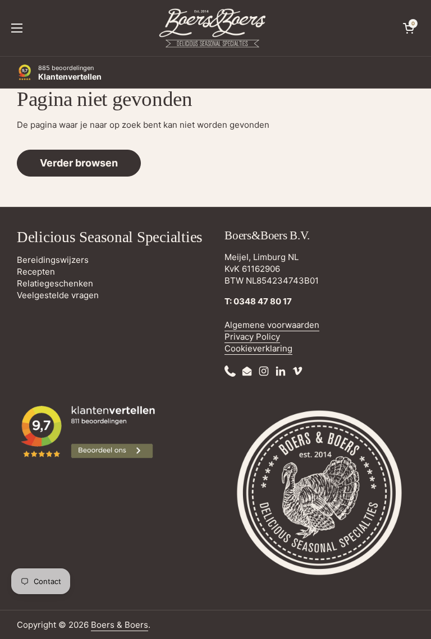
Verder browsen (79, 163)
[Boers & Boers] (213, 28)
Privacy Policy (252, 336)
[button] (408, 28)
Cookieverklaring (258, 348)
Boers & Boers (119, 624)
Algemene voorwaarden (271, 325)
